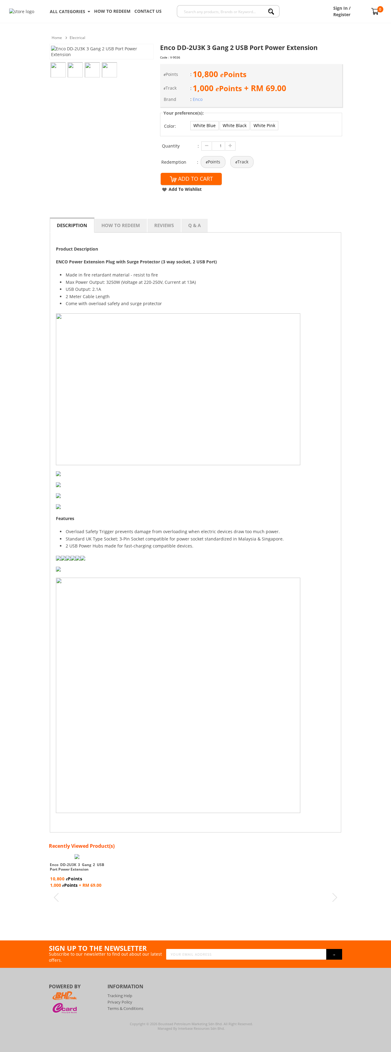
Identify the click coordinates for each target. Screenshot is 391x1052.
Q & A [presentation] (194, 225)
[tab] (72, 225)
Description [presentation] (72, 225)
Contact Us (148, 11)
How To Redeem (112, 11)
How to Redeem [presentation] (120, 225)
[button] (204, 125)
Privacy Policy (120, 1002)
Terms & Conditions (125, 1008)
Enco (198, 99)
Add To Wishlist (185, 189)
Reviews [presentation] (164, 225)
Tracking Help (120, 995)
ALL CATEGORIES (69, 11)
